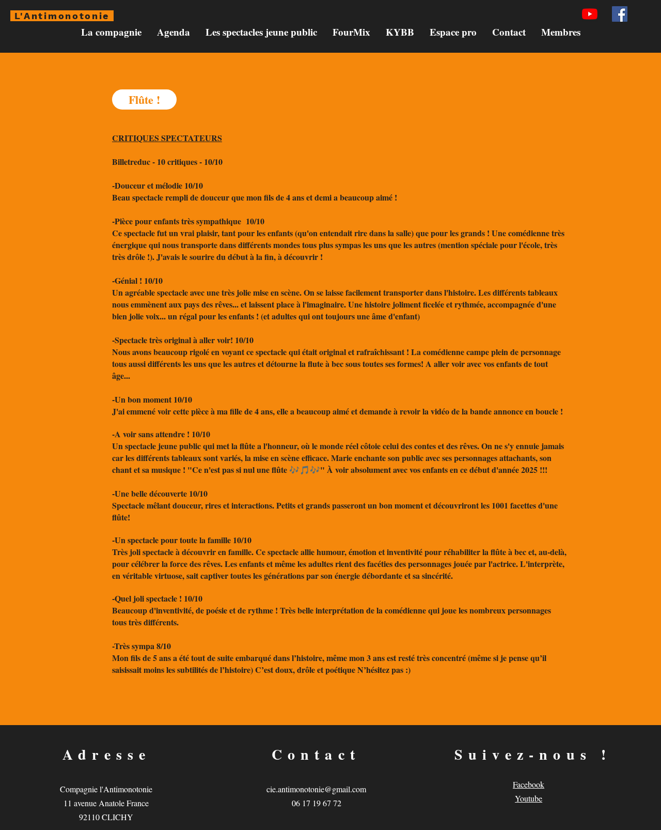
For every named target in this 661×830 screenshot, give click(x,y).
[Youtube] (589, 14)
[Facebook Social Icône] (619, 14)
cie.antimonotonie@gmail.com (316, 788)
